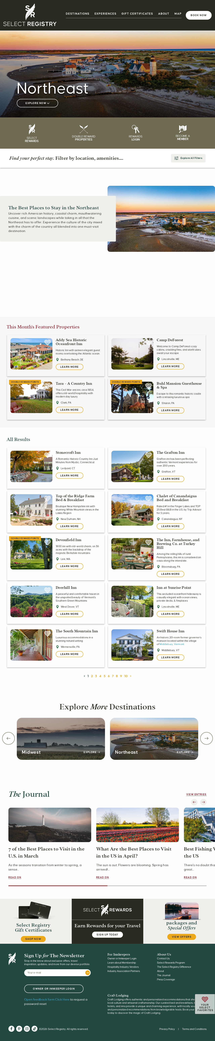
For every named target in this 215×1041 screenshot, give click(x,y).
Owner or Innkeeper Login (122, 958)
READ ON (14, 877)
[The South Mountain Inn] (31, 644)
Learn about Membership (122, 962)
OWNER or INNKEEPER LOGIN (54, 988)
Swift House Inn (170, 631)
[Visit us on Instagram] (27, 1029)
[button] (188, 158)
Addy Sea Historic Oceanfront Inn (71, 342)
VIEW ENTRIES (196, 794)
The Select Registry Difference (174, 967)
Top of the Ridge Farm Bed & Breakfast (75, 498)
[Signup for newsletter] (87, 972)
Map (178, 13)
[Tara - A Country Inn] (31, 397)
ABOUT (163, 13)
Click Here (47, 999)
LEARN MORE (69, 367)
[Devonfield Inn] (31, 553)
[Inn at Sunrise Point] (132, 601)
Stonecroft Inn (68, 453)
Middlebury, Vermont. (172, 644)
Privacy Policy (167, 1029)
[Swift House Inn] (132, 644)
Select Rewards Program (171, 962)
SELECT (32, 140)
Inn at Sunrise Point (174, 588)
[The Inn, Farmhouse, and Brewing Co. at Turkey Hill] (132, 553)
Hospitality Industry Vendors (123, 967)
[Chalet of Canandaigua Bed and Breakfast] (132, 509)
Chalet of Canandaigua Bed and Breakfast (177, 498)
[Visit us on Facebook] (11, 1029)
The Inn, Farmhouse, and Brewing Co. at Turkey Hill (178, 544)
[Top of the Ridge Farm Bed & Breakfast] (31, 509)
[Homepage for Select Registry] (29, 15)
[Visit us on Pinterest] (19, 1029)
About (160, 971)
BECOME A (183, 138)
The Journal (163, 975)
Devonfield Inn (68, 540)
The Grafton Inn (171, 453)
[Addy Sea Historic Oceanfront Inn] (31, 353)
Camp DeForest (170, 340)
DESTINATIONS (78, 13)
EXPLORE (90, 752)
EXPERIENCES (106, 13)
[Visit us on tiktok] (34, 1029)
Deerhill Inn (66, 588)
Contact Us (163, 958)
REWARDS (135, 138)
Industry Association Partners (124, 971)
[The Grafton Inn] (132, 466)
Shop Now (33, 939)
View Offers (182, 937)
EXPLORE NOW (36, 103)
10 (126, 676)
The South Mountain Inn (77, 631)
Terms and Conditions (194, 1029)
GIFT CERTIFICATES (137, 13)
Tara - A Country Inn (74, 384)
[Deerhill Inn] (31, 601)
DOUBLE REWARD (83, 138)
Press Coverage (166, 979)
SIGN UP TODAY (107, 934)
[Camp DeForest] (132, 353)
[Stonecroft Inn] (31, 466)
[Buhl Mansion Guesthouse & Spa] (132, 397)
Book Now (199, 15)
